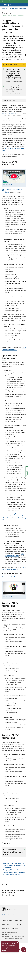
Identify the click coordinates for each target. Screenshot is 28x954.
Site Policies (17, 924)
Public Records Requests (10, 928)
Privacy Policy (6, 924)
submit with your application (10, 113)
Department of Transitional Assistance (13, 15)
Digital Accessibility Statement (12, 920)
